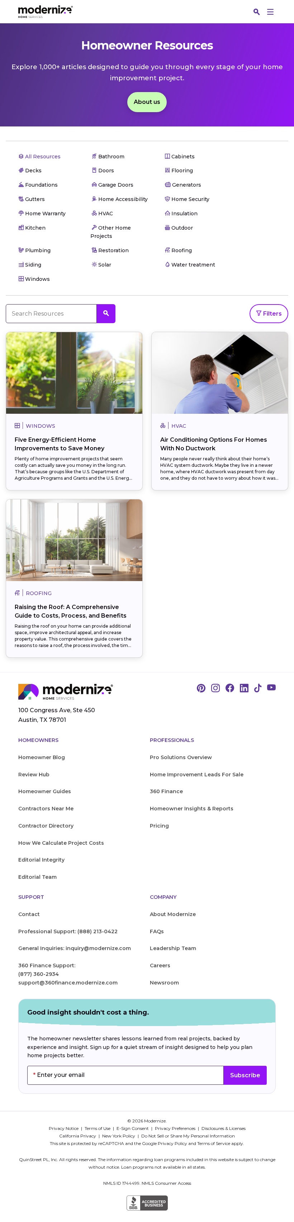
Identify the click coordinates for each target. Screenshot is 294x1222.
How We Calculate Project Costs (61, 843)
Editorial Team (37, 877)
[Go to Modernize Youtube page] (271, 688)
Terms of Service (213, 1143)
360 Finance (166, 791)
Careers (160, 965)
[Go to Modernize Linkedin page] (244, 688)
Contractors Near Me (46, 808)
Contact (29, 914)
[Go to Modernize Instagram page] (215, 688)
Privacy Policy (172, 1143)
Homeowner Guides (44, 791)
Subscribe (245, 1075)
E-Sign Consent (133, 1128)
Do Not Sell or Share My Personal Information (188, 1136)
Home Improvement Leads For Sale (196, 774)
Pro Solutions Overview (181, 757)
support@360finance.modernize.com (68, 982)
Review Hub (33, 774)
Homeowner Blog (41, 757)
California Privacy (78, 1136)
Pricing (159, 826)
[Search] (256, 12)
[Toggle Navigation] (270, 12)
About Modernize (173, 914)
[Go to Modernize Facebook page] (230, 688)
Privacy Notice (64, 1128)
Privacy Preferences (175, 1128)
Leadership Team (173, 948)
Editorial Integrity (41, 860)
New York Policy (119, 1136)
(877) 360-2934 (38, 974)
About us (147, 102)
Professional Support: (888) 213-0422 (68, 931)
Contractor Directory (46, 826)
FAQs (157, 931)
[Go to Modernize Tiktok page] (257, 688)
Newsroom (164, 982)
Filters (272, 313)
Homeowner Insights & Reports (191, 808)
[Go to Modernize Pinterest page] (201, 688)
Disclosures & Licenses (223, 1128)
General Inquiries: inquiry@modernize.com (74, 948)
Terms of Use (98, 1128)
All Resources (42, 156)
